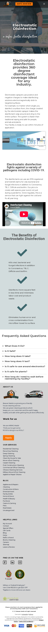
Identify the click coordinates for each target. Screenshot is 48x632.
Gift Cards (6, 530)
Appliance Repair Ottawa (12, 474)
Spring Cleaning (9, 456)
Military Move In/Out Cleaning (14, 472)
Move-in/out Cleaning (11, 460)
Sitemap (6, 544)
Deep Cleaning (8, 453)
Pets (4, 506)
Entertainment (8, 491)
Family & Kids (8, 494)
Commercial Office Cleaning (13, 467)
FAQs (5, 535)
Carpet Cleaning (9, 463)
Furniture (6, 501)
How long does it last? (17, 361)
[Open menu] (44, 4)
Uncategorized (8, 510)
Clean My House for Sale (12, 458)
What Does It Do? (15, 346)
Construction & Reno (11, 489)
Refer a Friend (8, 538)
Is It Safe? (10, 351)
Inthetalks (25, 614)
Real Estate (7, 508)
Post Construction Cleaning (13, 465)
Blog (5, 533)
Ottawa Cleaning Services (12, 470)
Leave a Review (9, 547)
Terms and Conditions (26, 621)
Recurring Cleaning (10, 451)
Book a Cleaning (9, 540)
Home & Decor (8, 496)
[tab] (24, 346)
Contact (6, 526)
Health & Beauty (9, 499)
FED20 (13, 587)
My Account (7, 523)
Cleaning (6, 487)
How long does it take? (18, 356)
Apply (8, 437)
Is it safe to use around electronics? (25, 366)
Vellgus (31, 614)
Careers (6, 542)
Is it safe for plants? (16, 371)
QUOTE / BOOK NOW (24, 4)
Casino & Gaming (9, 503)
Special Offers (8, 528)
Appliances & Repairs (10, 484)
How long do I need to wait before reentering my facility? (24, 377)
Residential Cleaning (10, 449)
